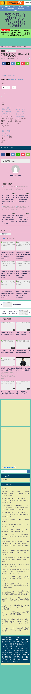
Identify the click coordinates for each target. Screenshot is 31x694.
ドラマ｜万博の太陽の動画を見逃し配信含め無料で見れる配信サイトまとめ (6, 111)
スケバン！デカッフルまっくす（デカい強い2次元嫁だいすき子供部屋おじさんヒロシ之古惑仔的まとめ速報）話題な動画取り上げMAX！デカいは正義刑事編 (15, 592)
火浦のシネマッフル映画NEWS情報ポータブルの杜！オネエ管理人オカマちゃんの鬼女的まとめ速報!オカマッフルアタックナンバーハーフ (15, 571)
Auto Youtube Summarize (15, 79)
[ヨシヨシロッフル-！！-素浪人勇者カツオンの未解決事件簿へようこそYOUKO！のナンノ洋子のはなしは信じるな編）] (15, 606)
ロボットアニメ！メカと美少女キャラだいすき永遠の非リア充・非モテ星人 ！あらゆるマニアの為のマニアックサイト (15, 552)
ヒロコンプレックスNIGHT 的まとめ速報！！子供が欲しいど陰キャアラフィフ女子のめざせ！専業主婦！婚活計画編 (15, 629)
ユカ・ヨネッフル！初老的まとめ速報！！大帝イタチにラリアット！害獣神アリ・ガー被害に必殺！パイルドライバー (15, 578)
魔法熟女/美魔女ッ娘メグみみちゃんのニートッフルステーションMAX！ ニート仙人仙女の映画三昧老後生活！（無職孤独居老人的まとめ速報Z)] (15, 507)
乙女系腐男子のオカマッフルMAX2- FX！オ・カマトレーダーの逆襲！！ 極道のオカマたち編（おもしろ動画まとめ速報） (15, 500)
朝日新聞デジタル (11, 51)
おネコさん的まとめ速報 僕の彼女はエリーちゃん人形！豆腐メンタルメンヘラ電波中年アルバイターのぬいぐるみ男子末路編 (15, 493)
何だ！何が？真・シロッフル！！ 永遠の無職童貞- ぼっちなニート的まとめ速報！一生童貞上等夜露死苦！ (15, 536)
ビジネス (3, 50)
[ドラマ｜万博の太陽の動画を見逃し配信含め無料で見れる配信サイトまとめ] (8, 117)
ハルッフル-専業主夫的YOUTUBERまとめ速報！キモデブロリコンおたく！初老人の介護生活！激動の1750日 (15, 559)
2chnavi (3, 429)
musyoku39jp (15, 175)
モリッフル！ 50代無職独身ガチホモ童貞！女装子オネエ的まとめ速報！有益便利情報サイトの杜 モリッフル (15, 613)
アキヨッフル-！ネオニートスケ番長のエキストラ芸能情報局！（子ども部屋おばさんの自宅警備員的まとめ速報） (15, 599)
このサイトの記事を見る (8, 75)
